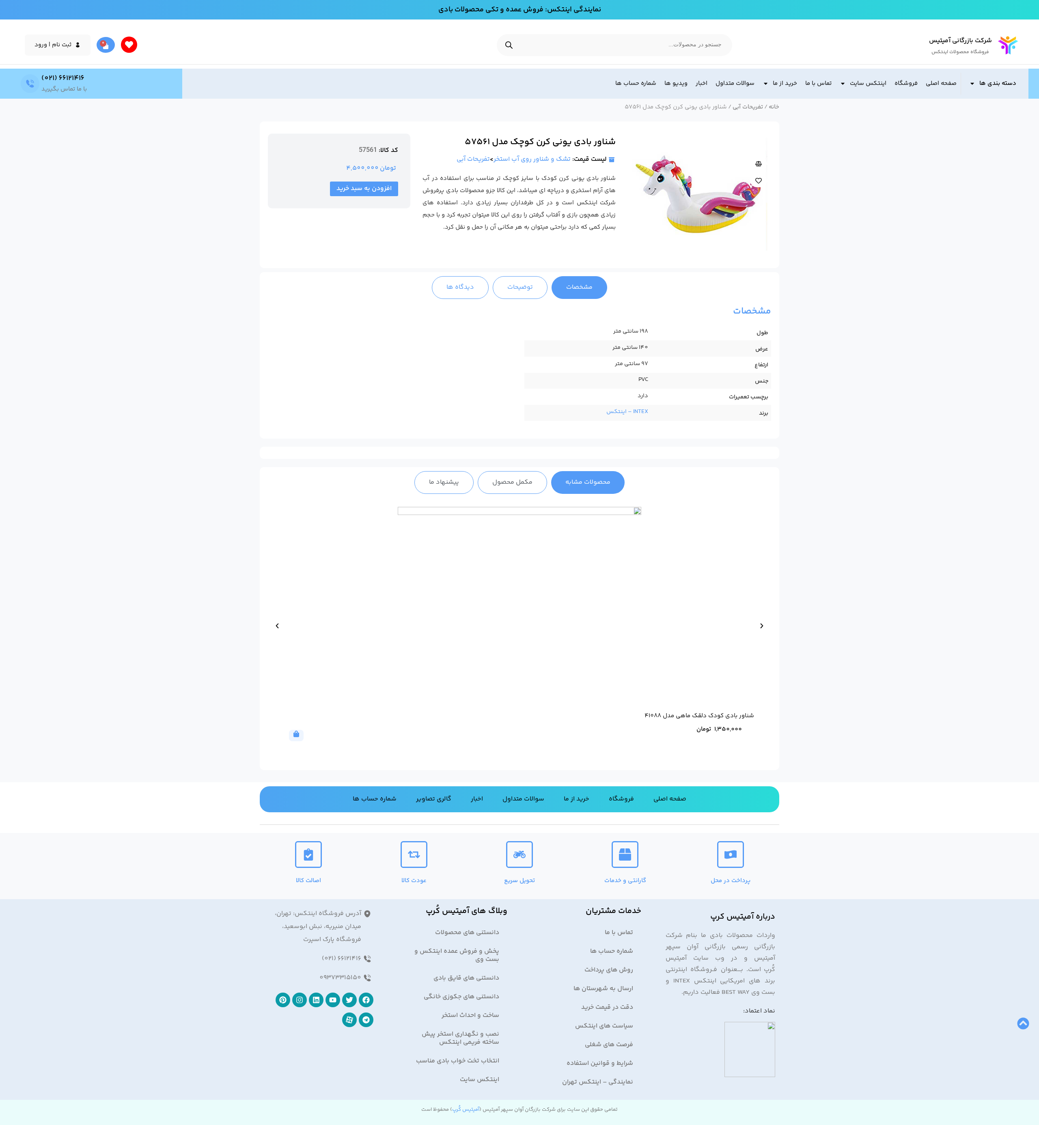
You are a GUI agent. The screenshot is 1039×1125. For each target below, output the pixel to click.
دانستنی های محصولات (467, 933)
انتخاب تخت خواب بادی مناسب (457, 1061)
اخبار (701, 83)
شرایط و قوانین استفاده (600, 1063)
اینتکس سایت (868, 83)
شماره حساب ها (635, 83)
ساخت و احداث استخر (470, 1015)
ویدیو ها (676, 83)
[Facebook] (366, 1000)
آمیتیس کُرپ (465, 1110)
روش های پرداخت (608, 970)
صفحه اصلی (941, 83)
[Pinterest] (283, 1000)
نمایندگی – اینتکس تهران (597, 1082)
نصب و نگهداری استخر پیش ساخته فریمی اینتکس (460, 1038)
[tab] (579, 287)
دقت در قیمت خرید (607, 1007)
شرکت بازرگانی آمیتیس (960, 41)
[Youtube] (332, 1000)
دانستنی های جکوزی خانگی (461, 997)
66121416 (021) (62, 78)
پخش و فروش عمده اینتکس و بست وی (456, 955)
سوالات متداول (735, 83)
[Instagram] (299, 1000)
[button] (277, 626)
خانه (774, 107)
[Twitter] (349, 1000)
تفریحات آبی (748, 107)
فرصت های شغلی (609, 1045)
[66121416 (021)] (30, 83)
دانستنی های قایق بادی (466, 978)
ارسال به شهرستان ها (603, 989)
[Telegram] (366, 1019)
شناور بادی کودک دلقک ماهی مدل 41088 (699, 715)
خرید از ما (785, 83)
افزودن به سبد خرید (364, 189)
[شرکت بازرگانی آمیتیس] (1008, 45)
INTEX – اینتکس (627, 411)
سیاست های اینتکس (604, 1026)
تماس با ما (818, 83)
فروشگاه (906, 83)
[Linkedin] (316, 1000)
